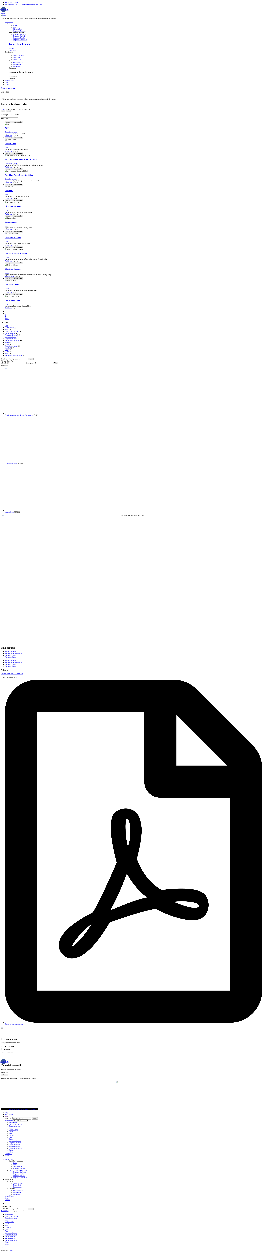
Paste (6, 329)
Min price (4, 363)
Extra (6, 194)
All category (13, 1122)
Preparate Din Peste (19, 1172)
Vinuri (7, 351)
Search (31, 359)
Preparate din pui (10, 333)
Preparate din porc (11, 335)
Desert (7, 257)
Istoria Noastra (9, 1196)
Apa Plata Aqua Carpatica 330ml (19, 175)
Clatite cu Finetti (12, 284)
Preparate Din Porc (19, 1168)
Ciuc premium (11, 222)
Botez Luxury (17, 1194)
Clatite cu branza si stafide (16, 253)
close (12, 1250)
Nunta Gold (17, 1185)
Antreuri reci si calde (11, 331)
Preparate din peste (11, 339)
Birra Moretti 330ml (13, 206)
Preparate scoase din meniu (13, 355)
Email (3, 1072)
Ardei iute (9, 191)
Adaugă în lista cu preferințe (14, 122)
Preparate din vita (10, 337)
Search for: (4, 359)
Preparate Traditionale (20, 1177)
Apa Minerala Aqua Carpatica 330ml (21, 159)
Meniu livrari (9, 1159)
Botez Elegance (18, 1190)
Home (3, 109)
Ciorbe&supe (9, 327)
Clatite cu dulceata (13, 269)
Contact (7, 1200)
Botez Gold (17, 1192)
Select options (9, 276)
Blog (6, 1198)
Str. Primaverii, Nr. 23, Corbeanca (12, 674)
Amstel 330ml (10, 144)
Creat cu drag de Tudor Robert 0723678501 (23, 1109)
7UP (7, 128)
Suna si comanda (8, 88)
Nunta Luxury (17, 1187)
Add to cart (8, 136)
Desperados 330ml (12, 300)
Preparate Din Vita (19, 1176)
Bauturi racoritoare (11, 132)
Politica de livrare (10, 655)
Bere (6, 148)
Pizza (6, 326)
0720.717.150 (7, 1046)
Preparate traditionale (12, 340)
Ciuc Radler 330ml (13, 238)
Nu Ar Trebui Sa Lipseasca (18, 1170)
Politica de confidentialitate (13, 653)
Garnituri (8, 348)
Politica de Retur (10, 657)
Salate (7, 342)
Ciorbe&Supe (17, 1166)
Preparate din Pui (18, 1174)
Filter (55, 363)
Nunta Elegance (18, 1183)
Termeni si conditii (11, 651)
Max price (30, 363)
